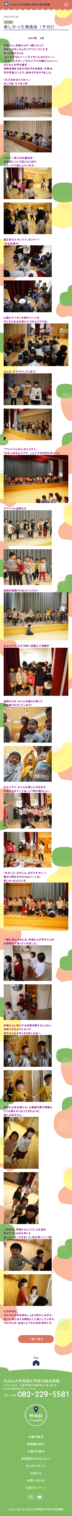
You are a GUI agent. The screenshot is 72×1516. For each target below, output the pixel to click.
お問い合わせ (36, 1480)
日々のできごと (36, 1466)
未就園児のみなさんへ (36, 1458)
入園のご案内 (36, 1451)
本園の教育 (36, 1437)
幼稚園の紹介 (36, 1444)
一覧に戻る (36, 1339)
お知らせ (36, 1473)
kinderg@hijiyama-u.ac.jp (20, 1388)
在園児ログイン (36, 1487)
